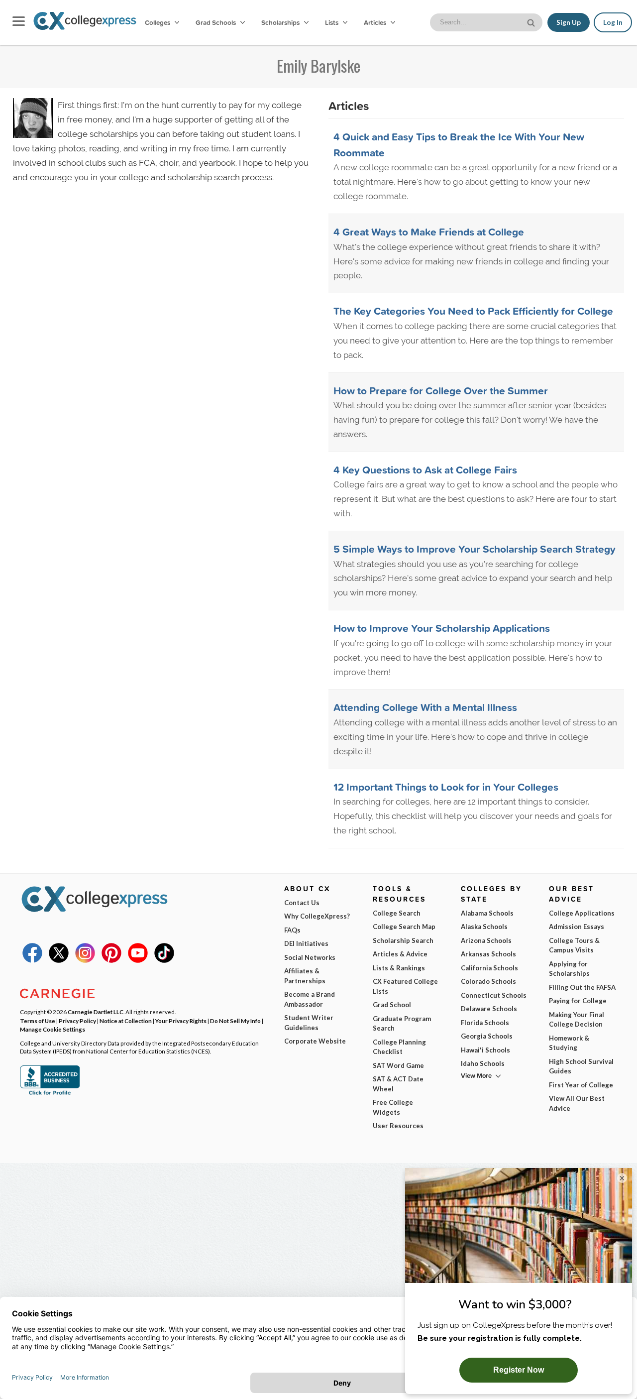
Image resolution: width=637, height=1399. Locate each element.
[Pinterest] (111, 960)
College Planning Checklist (399, 1047)
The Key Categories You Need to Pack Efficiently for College (473, 310)
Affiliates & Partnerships (304, 976)
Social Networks (309, 957)
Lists (332, 22)
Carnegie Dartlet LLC (95, 1011)
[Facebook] (32, 960)
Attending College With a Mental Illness (425, 707)
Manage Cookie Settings (52, 1029)
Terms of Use (37, 1020)
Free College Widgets (393, 1107)
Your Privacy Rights (181, 1020)
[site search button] (532, 21)
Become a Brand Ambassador (309, 999)
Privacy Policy (77, 1020)
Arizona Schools (486, 940)
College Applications (582, 913)
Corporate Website (315, 1041)
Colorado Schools (488, 981)
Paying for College (578, 1001)
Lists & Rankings (399, 968)
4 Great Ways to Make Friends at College (428, 231)
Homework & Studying (569, 1043)
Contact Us (301, 903)
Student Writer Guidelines (308, 1023)
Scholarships (281, 22)
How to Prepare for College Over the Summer (440, 390)
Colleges (157, 22)
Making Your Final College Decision (576, 1020)
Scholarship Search (403, 940)
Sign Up (568, 22)
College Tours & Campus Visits (574, 945)
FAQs (292, 930)
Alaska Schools (484, 927)
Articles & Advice (400, 954)
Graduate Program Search (402, 1024)
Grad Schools (216, 22)
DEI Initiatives (306, 943)
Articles (376, 22)
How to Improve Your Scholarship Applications (441, 627)
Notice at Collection (126, 1020)
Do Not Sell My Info (235, 1020)
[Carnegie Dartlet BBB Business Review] (50, 1093)
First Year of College (581, 1085)
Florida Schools (485, 1023)
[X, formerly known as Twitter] (58, 960)
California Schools (489, 968)
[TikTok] (164, 960)
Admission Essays (576, 927)
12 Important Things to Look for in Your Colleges (445, 786)
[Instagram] (85, 960)
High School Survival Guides (581, 1066)
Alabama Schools (487, 913)
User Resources (398, 1126)
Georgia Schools (487, 1036)
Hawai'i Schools (485, 1050)
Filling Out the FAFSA (582, 987)
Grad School (392, 1005)
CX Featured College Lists (405, 986)
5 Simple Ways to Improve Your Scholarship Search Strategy (474, 548)
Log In (613, 22)
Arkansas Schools (488, 954)
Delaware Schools (489, 1009)
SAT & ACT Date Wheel (398, 1084)
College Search (397, 913)
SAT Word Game (398, 1065)
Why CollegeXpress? (317, 916)
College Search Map (404, 927)
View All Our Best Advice (577, 1103)
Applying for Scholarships (569, 969)
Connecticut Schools (494, 995)
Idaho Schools (483, 1063)
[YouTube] (137, 960)
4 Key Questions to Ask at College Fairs (425, 469)
